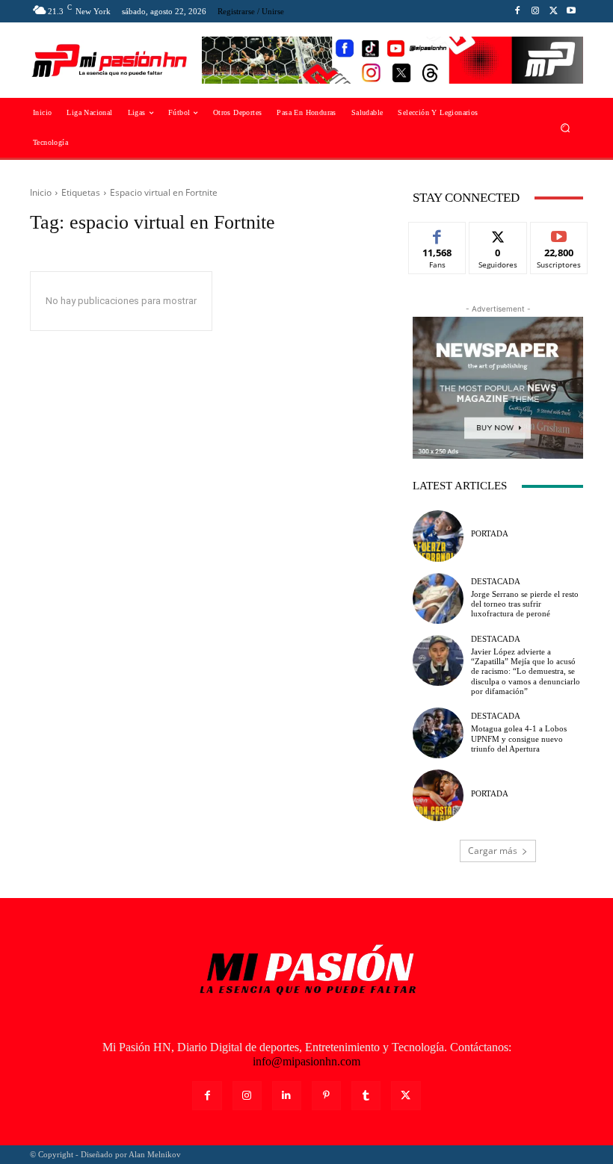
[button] (565, 128)
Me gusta (437, 233)
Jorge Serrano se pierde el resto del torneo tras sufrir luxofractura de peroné (525, 603)
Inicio (41, 192)
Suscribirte (559, 233)
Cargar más (492, 850)
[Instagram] (535, 11)
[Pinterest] (326, 1095)
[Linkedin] (286, 1095)
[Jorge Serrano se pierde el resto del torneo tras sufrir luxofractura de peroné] (438, 598)
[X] (553, 11)
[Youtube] (571, 11)
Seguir (498, 233)
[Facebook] (517, 11)
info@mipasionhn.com (306, 1061)
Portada (489, 534)
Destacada (495, 582)
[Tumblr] (366, 1095)
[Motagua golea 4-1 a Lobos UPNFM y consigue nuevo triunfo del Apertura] (438, 733)
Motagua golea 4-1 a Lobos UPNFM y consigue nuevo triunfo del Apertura (519, 738)
